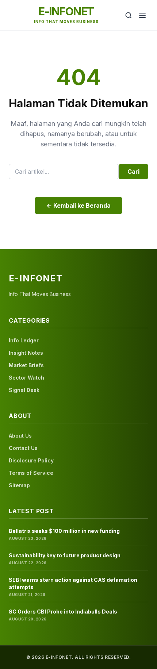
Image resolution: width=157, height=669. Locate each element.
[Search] (128, 15)
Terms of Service (31, 473)
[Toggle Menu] (142, 15)
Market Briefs (26, 365)
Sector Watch (26, 377)
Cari (133, 171)
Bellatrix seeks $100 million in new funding (64, 531)
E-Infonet (66, 11)
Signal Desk (24, 390)
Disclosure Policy (31, 460)
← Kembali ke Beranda (78, 205)
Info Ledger (24, 340)
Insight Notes (26, 353)
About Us (20, 435)
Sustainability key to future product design (64, 555)
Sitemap (19, 485)
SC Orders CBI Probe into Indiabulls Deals (63, 611)
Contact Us (23, 448)
